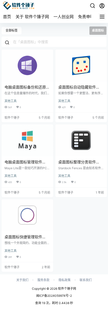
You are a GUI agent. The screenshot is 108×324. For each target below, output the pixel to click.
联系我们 (86, 280)
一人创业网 (63, 16)
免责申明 (86, 16)
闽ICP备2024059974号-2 (54, 296)
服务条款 (43, 280)
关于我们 (22, 280)
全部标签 (12, 30)
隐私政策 (65, 280)
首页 (7, 16)
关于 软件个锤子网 (32, 16)
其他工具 (11, 101)
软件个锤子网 (66, 288)
